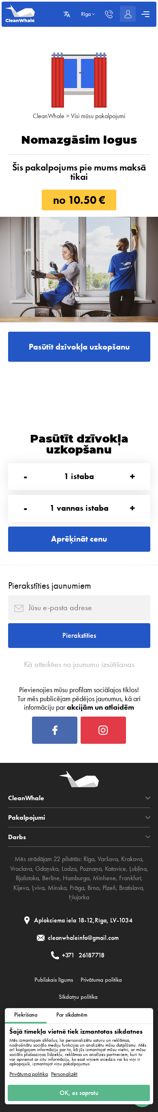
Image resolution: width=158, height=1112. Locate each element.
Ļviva (38, 888)
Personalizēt (64, 1074)
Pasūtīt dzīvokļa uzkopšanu (79, 347)
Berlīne (51, 878)
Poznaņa (91, 868)
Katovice (115, 868)
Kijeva (21, 888)
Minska (57, 888)
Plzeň (109, 888)
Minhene (104, 878)
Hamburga (76, 878)
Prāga (77, 888)
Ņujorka (79, 897)
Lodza (69, 868)
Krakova (131, 859)
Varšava (108, 859)
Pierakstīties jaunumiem (49, 585)
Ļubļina (138, 868)
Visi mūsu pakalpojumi (98, 116)
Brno (93, 888)
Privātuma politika (28, 1074)
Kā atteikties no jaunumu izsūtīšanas (79, 664)
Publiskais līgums (53, 979)
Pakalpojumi (26, 817)
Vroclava (21, 868)
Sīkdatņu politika (78, 996)
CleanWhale (48, 116)
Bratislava (131, 888)
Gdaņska (46, 868)
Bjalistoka (27, 878)
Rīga (88, 859)
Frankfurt (130, 878)
